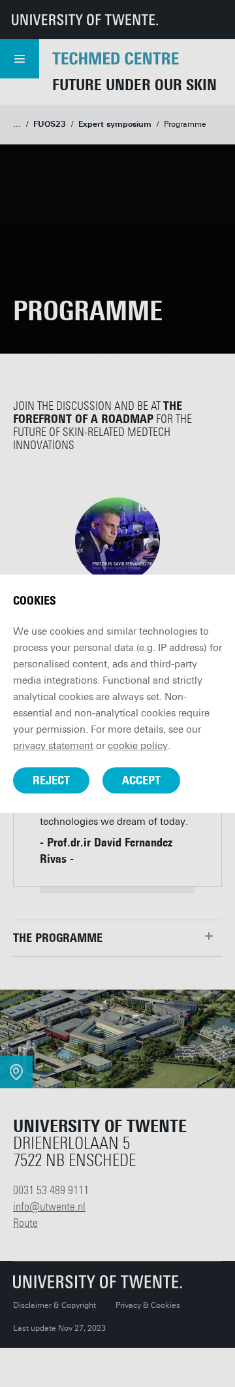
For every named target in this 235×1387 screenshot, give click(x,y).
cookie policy (138, 746)
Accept (141, 780)
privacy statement (53, 746)
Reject (51, 780)
